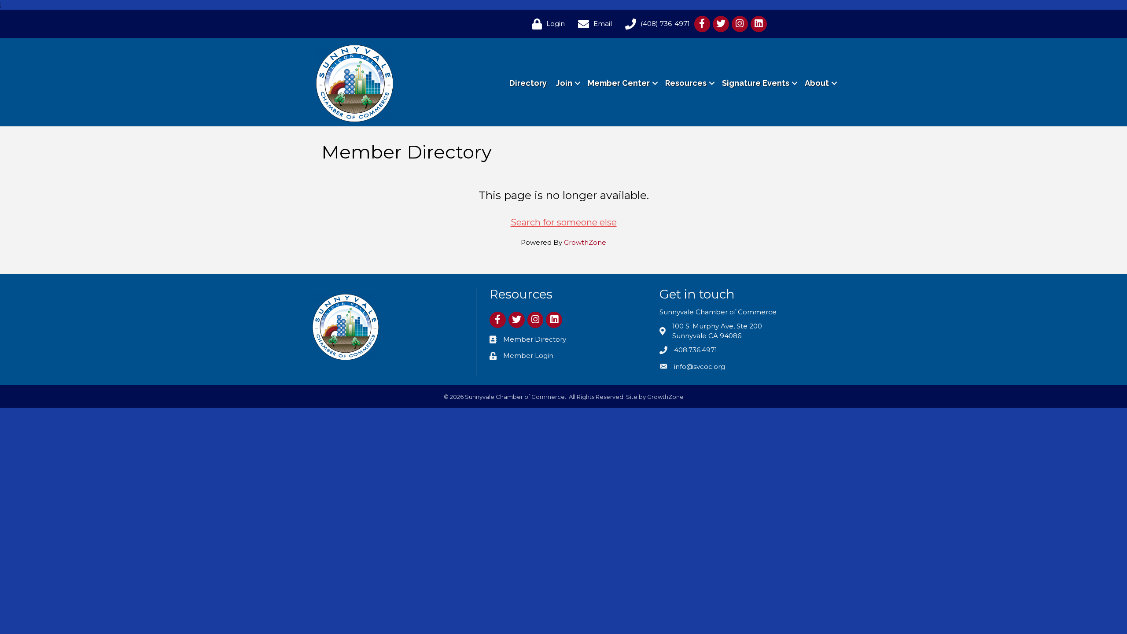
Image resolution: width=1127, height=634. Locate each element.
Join (564, 83)
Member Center (619, 83)
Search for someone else (564, 222)
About (817, 83)
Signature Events (755, 83)
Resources (686, 83)
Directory (528, 83)
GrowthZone (585, 242)
